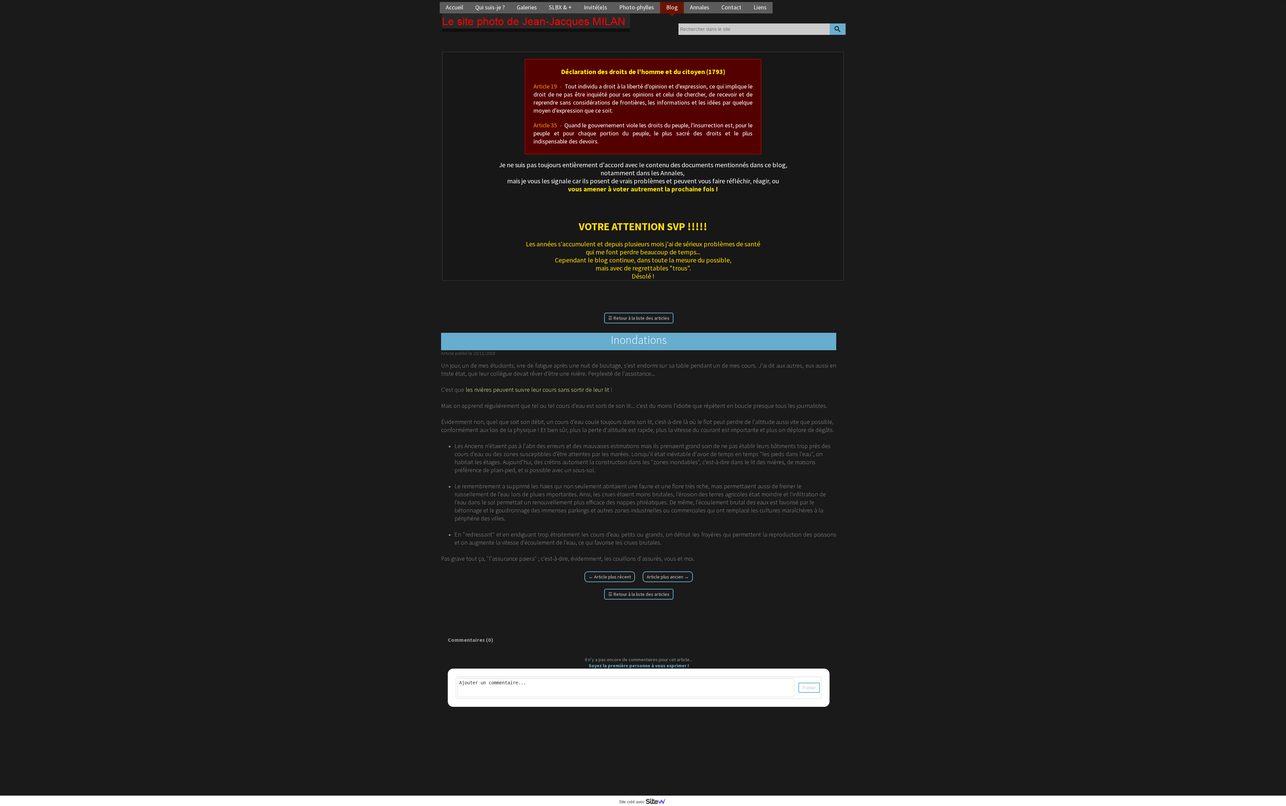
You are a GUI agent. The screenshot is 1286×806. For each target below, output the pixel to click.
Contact (731, 7)
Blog (672, 7)
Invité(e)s (595, 7)
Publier (809, 687)
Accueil (454, 7)
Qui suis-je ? (490, 7)
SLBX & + (560, 7)
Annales (699, 7)
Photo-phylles (636, 7)
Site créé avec (632, 802)
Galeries (527, 7)
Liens (760, 7)
